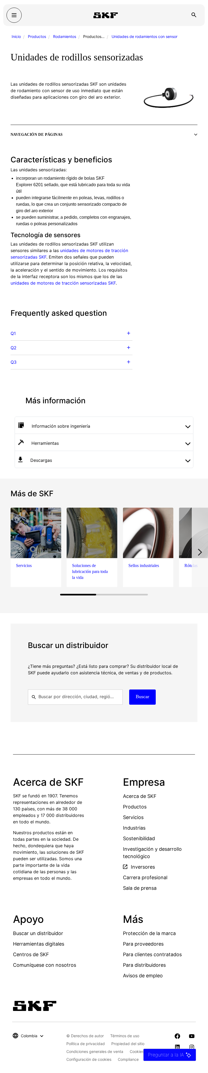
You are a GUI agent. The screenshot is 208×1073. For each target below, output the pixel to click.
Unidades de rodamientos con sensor (144, 36)
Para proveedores (143, 944)
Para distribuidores (144, 965)
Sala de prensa (140, 888)
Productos (37, 36)
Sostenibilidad (139, 838)
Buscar (142, 696)
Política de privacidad (85, 1043)
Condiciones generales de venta (94, 1051)
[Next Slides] (200, 552)
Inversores (142, 867)
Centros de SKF (31, 954)
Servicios (133, 817)
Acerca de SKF (140, 796)
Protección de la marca (149, 933)
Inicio (16, 36)
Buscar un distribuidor (38, 933)
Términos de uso (124, 1035)
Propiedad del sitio (127, 1043)
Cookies (137, 1051)
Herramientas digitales (38, 944)
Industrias (134, 828)
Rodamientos (64, 36)
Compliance (128, 1059)
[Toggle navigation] (14, 15)
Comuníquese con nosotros (44, 965)
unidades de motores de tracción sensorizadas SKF (63, 283)
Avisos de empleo (143, 975)
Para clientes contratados (152, 954)
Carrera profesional (145, 877)
